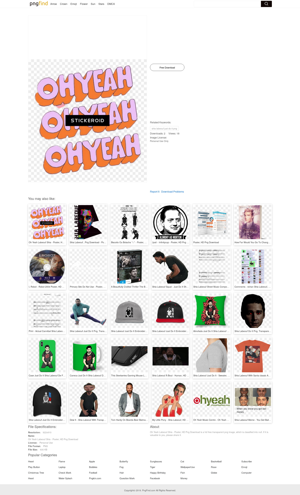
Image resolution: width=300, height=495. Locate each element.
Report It (154, 191)
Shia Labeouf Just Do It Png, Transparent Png (92, 331)
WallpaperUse (187, 467)
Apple (92, 461)
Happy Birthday (158, 472)
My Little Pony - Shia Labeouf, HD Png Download (176, 419)
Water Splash (65, 478)
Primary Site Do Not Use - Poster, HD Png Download (96, 286)
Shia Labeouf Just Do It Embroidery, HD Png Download (138, 331)
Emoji (73, 4)
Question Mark (127, 478)
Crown (63, 4)
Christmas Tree (36, 472)
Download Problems (172, 191)
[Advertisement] (87, 37)
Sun (93, 4)
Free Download (167, 67)
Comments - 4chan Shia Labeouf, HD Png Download (261, 286)
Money (184, 478)
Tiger (152, 467)
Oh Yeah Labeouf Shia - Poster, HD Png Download (54, 242)
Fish (182, 472)
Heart (31, 461)
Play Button (34, 467)
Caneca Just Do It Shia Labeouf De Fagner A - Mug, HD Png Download (105, 375)
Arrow (53, 4)
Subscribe (246, 461)
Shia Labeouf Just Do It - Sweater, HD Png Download (219, 375)
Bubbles (93, 467)
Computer (246, 472)
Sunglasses (156, 461)
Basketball (216, 461)
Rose (213, 467)
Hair (122, 472)
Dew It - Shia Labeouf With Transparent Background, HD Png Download (105, 419)
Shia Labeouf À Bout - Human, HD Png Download (176, 375)
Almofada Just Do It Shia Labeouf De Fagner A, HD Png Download (226, 331)
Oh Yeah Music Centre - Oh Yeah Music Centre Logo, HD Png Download (229, 419)
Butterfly (124, 461)
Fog (121, 467)
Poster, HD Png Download (206, 242)
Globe (214, 472)
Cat (182, 461)
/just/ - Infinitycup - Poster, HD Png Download (174, 242)
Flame (62, 461)
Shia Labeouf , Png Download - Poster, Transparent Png (97, 242)
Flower (84, 4)
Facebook (155, 478)
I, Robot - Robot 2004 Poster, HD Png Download (52, 286)
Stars (101, 4)
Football (93, 472)
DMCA (111, 4)
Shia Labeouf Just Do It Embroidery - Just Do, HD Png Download (184, 331)
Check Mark (65, 472)
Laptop (62, 467)
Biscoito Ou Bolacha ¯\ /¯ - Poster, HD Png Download (137, 242)
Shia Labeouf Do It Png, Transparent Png (255, 331)
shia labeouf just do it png (164, 128)
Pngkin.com (95, 478)
